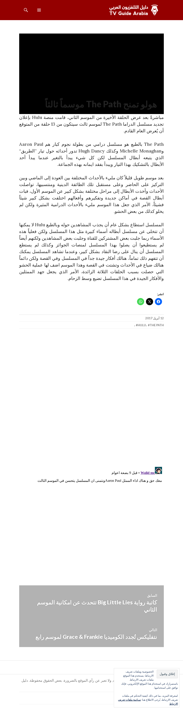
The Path (157, 325)
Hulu (142, 325)
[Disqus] (91, 398)
